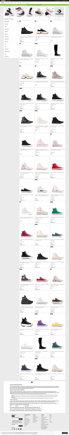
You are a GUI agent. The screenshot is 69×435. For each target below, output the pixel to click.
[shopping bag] (67, 2)
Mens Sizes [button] (6, 31)
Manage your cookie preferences (20, 432)
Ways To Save (34, 419)
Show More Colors (22, 38)
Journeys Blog (35, 418)
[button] (67, 0)
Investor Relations (43, 425)
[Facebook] (19, 429)
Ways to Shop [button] (6, 56)
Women (50, 417)
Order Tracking (58, 0)
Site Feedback (26, 424)
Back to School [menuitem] (27, 2)
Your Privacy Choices (45, 419)
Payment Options (26, 423)
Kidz (50, 419)
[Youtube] (21, 429)
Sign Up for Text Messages (15, 417)
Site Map (25, 425)
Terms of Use (20, 421)
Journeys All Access (35, 417)
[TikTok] (12, 429)
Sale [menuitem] (23, 2)
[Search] (60, 2)
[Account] (64, 3)
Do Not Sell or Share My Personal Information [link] (44, 427)
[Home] (3, 3)
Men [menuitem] (18, 2)
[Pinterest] (14, 429)
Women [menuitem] (15, 2)
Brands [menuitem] (12, 2)
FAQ (24, 417)
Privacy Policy (43, 418)
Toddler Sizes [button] (7, 36)
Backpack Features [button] (7, 51)
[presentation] (7, 3)
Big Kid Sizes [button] (6, 41)
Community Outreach (44, 417)
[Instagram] (16, 429)
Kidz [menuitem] (20, 2)
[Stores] (62, 2)
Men (50, 418)
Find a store (13, 424)
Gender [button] (6, 26)
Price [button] (5, 46)
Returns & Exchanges (27, 419)
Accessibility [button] (63, 0)
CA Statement (43, 423)
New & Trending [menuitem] (7, 2)
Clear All (18, 21)
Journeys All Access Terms (44, 424)
